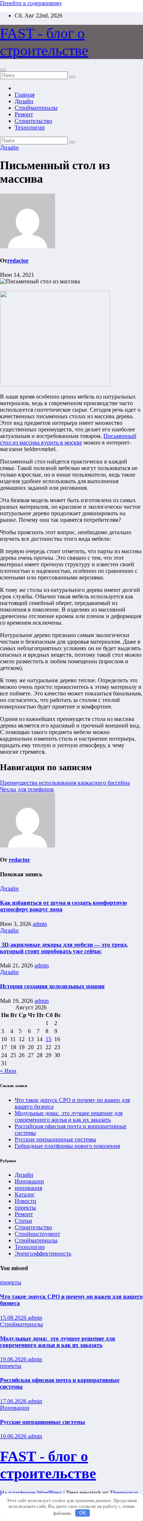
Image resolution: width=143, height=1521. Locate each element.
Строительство (33, 121)
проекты (25, 1207)
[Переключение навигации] (3, 70)
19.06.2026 (14, 1359)
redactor (18, 260)
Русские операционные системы (55, 1139)
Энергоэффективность (43, 1253)
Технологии (30, 127)
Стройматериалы (36, 108)
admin (40, 924)
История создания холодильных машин (52, 986)
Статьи (23, 1221)
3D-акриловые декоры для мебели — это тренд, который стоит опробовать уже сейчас (64, 948)
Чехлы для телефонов (27, 789)
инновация (28, 1188)
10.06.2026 (14, 1436)
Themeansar (124, 1493)
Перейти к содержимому (31, 3)
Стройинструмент (37, 1234)
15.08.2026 (14, 1318)
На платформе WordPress (31, 1493)
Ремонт (24, 114)
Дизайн (24, 101)
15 (48, 1039)
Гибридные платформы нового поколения (67, 1146)
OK (82, 1513)
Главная (24, 95)
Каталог (25, 1194)
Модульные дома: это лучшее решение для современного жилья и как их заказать (68, 1116)
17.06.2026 (14, 1401)
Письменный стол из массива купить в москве (68, 439)
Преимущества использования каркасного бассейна (65, 783)
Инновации (29, 1181)
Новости (25, 1201)
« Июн (8, 1071)
